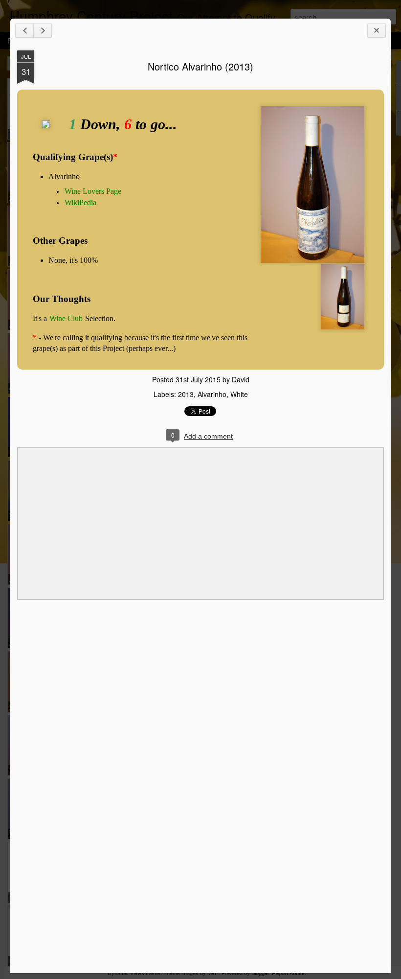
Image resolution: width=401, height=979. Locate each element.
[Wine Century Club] (46, 134)
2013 (186, 394)
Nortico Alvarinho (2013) (200, 66)
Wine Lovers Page (93, 191)
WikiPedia (80, 202)
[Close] (376, 30)
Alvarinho (212, 394)
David (240, 379)
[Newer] (24, 30)
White (239, 394)
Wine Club (66, 318)
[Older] (42, 30)
